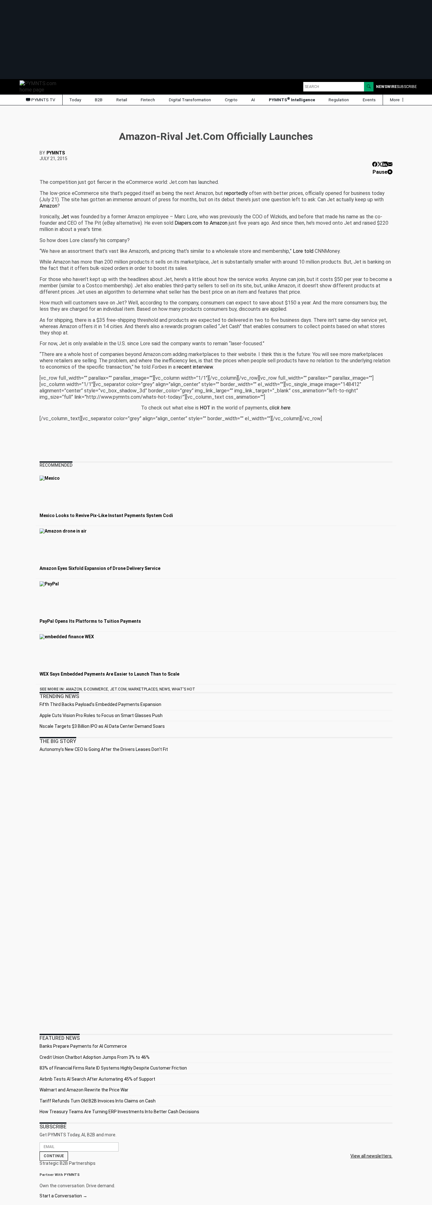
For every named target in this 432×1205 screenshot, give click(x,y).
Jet (65, 217)
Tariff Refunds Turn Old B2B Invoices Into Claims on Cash (98, 1100)
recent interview (195, 367)
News (164, 689)
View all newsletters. (371, 1155)
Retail (121, 99)
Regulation (339, 99)
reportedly (236, 193)
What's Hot (183, 689)
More (395, 99)
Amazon (48, 206)
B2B (98, 99)
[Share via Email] (389, 164)
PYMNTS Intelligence (292, 99)
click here (279, 408)
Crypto (231, 99)
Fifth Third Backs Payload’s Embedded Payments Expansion (100, 704)
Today (75, 99)
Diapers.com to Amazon (201, 223)
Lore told (303, 251)
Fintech (148, 99)
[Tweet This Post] (379, 164)
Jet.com (118, 689)
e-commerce (96, 689)
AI (253, 99)
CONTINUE (54, 1156)
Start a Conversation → (63, 1195)
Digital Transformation (190, 99)
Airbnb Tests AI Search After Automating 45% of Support (97, 1079)
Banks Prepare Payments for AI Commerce (83, 1046)
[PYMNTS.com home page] (40, 86)
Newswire (386, 86)
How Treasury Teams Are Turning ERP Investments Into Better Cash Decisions (119, 1111)
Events (369, 99)
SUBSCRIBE (407, 86)
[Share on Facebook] (374, 164)
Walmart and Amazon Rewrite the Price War (84, 1089)
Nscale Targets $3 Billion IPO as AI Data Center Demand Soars (102, 726)
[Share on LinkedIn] (384, 164)
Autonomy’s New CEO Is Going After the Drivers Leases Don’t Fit (104, 749)
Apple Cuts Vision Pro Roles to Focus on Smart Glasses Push (101, 715)
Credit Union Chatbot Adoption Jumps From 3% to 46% (95, 1057)
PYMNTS (55, 152)
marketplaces (142, 689)
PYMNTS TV (42, 99)
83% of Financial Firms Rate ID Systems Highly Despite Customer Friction (113, 1068)
